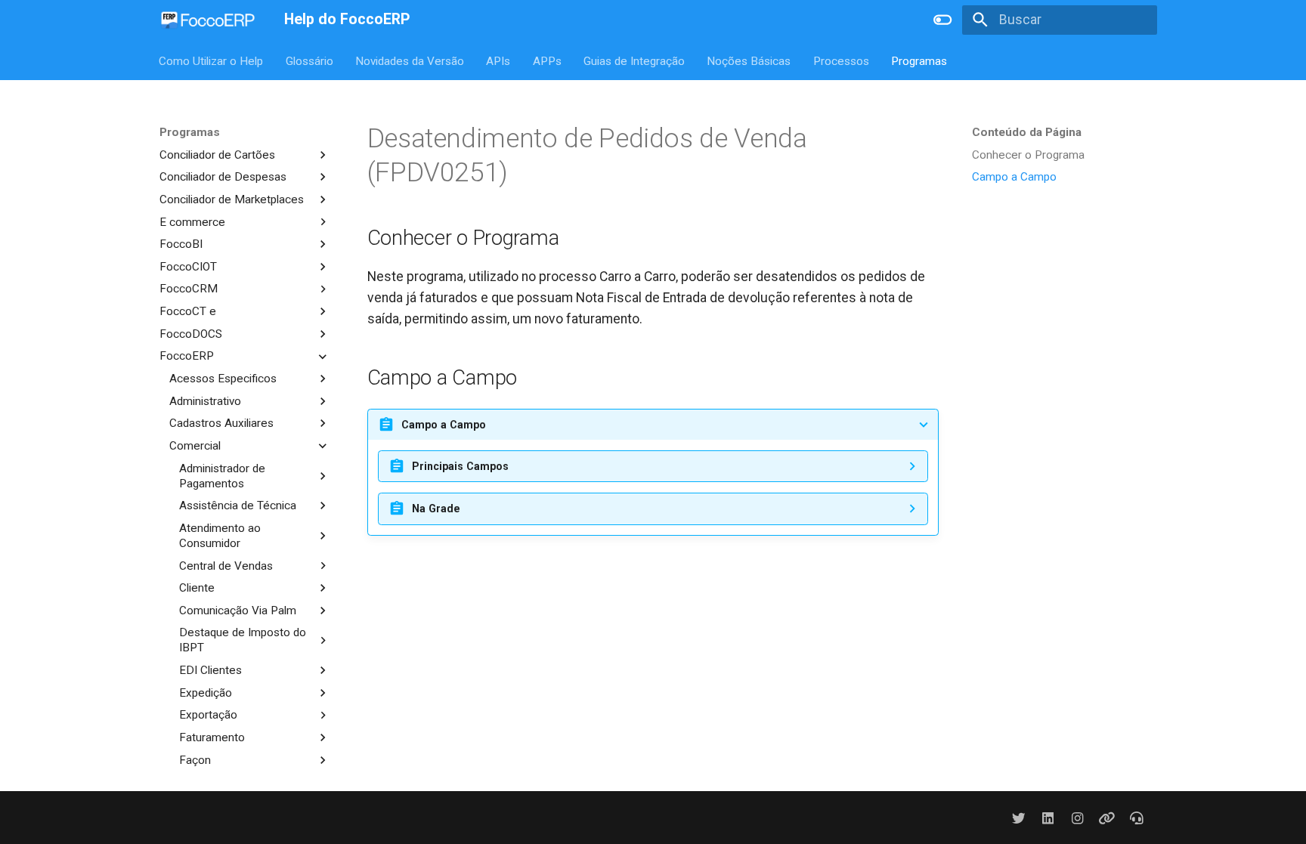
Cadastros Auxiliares (221, 423)
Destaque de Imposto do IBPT (242, 640)
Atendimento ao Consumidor (220, 535)
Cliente (197, 588)
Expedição (205, 693)
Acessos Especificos (223, 378)
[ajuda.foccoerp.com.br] (1137, 817)
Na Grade (436, 508)
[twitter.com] (1018, 817)
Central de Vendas (226, 566)
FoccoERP (186, 356)
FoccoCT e (187, 311)
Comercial (195, 446)
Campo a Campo (1014, 177)
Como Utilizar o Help (211, 60)
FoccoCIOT (188, 267)
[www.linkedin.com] (1048, 817)
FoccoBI (181, 244)
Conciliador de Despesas (222, 177)
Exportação (208, 715)
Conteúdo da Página (1027, 132)
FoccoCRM (188, 288)
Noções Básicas (749, 60)
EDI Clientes (210, 670)
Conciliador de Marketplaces (231, 199)
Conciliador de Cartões (217, 155)
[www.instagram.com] (1077, 817)
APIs (499, 60)
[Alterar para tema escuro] (942, 19)
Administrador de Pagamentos (222, 476)
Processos (841, 60)
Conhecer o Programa (1028, 155)
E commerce (192, 222)
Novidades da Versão (409, 60)
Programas (920, 60)
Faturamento (212, 737)
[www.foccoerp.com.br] (1107, 817)
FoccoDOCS (190, 334)
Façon (195, 760)
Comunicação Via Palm (237, 610)
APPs (547, 60)
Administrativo (205, 401)
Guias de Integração (634, 60)
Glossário (309, 60)
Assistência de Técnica (237, 505)
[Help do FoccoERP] (208, 19)
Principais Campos (460, 466)
